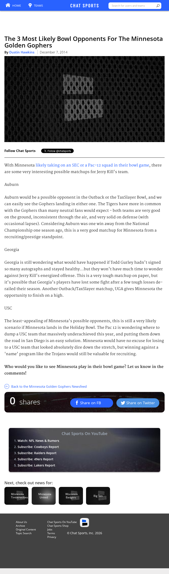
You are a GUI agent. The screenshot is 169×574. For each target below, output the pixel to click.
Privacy (51, 537)
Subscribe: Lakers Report (36, 465)
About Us (21, 522)
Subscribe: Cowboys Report (38, 447)
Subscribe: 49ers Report (35, 459)
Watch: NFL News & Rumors (38, 441)
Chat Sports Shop (57, 526)
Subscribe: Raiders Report (37, 453)
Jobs (49, 529)
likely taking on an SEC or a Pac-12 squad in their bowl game (92, 165)
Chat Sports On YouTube (62, 522)
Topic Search (23, 533)
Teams (38, 5)
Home (16, 5)
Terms (51, 533)
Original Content (26, 529)
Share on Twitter (140, 402)
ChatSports (84, 6)
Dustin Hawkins (21, 52)
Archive (20, 526)
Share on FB (90, 402)
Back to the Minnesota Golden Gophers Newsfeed (48, 386)
